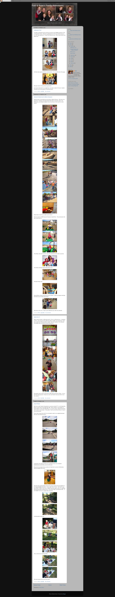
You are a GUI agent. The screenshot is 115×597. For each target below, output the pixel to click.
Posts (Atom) (41, 587)
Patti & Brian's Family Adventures (48, 5)
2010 (71, 65)
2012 (71, 43)
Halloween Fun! (37, 30)
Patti (76, 70)
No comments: (48, 91)
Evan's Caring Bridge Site (73, 85)
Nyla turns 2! (37, 317)
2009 (71, 66)
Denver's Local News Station (73, 84)
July (71, 58)
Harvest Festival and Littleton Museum (43, 97)
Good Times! (37, 403)
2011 (71, 44)
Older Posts (63, 585)
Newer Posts (37, 585)
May (71, 61)
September (73, 55)
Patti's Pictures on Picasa (73, 82)
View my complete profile (73, 78)
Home (50, 585)
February (72, 63)
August (72, 56)
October (72, 46)
